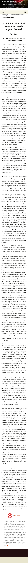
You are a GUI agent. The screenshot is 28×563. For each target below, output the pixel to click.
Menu (2, 12)
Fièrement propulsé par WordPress (14, 560)
